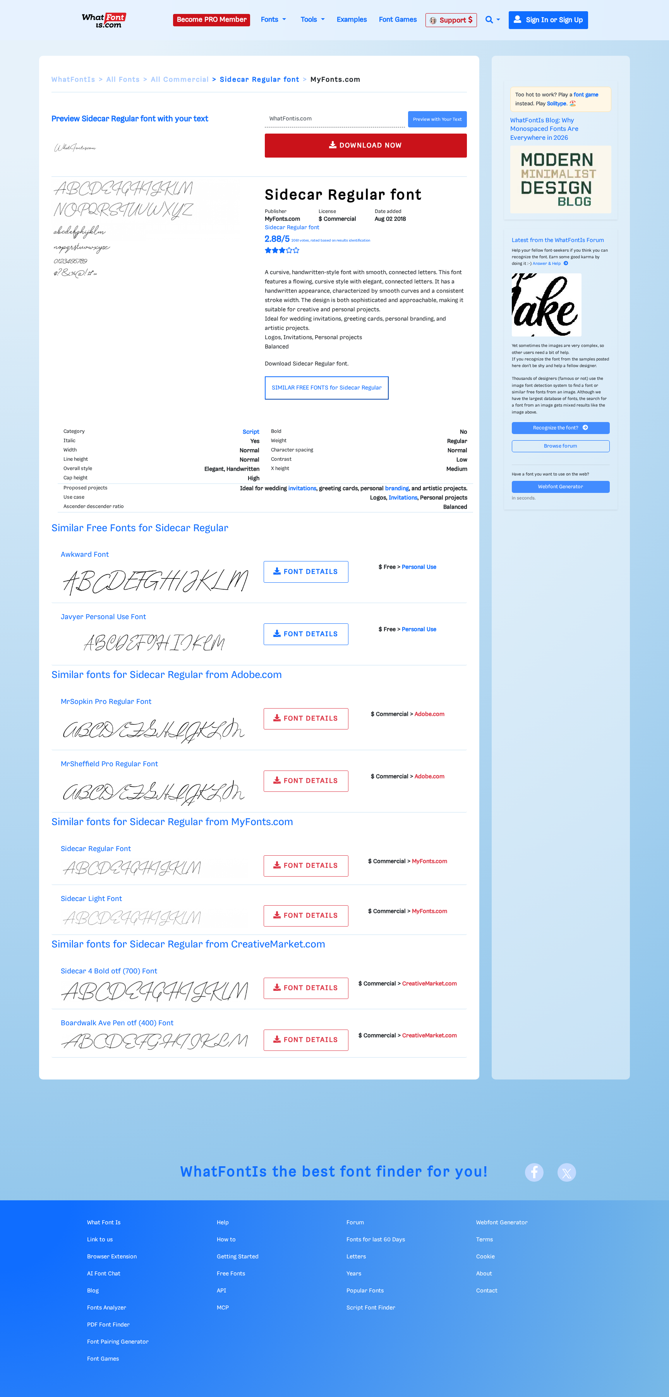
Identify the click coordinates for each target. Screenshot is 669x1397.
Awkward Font (85, 554)
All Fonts (123, 79)
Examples (352, 19)
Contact (486, 1291)
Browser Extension (112, 1257)
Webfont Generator (560, 486)
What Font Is (103, 1223)
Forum (355, 1223)
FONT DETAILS (309, 571)
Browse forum (560, 446)
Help (223, 1223)
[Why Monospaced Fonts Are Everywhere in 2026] (561, 179)
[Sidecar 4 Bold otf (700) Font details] (154, 991)
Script (251, 432)
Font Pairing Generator (118, 1342)
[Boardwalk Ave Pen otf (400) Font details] (154, 1041)
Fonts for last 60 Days (376, 1240)
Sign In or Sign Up (553, 20)
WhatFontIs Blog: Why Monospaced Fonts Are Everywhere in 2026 (544, 129)
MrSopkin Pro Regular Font (106, 701)
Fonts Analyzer (106, 1308)
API (221, 1291)
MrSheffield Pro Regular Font (109, 764)
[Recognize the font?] (561, 304)
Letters (356, 1257)
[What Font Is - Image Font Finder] (104, 20)
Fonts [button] (270, 19)
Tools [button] (310, 19)
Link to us (100, 1240)
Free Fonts (231, 1274)
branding (397, 489)
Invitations (403, 498)
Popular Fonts (365, 1291)
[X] (567, 1172)
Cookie (485, 1257)
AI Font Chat (103, 1274)
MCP (223, 1308)
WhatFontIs (73, 79)
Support (454, 20)
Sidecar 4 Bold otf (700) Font (109, 971)
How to (226, 1240)
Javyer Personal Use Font (103, 617)
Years (354, 1274)
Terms (484, 1240)
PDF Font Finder (108, 1325)
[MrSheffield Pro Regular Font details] (154, 789)
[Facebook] (534, 1172)
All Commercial (180, 79)
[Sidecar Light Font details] (154, 918)
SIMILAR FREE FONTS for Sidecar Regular (327, 388)
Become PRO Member (212, 19)
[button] (493, 20)
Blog (93, 1291)
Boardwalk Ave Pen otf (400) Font (117, 1023)
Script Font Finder (371, 1308)
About (484, 1274)
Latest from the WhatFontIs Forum (558, 240)
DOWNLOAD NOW (369, 145)
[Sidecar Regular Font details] (154, 868)
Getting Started (238, 1257)
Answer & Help (547, 263)
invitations (302, 489)
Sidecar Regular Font (96, 849)
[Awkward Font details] (154, 580)
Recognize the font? (556, 428)
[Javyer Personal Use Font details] (154, 643)
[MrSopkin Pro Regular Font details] (154, 727)
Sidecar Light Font (91, 899)
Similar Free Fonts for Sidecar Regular (139, 528)
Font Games (398, 19)
